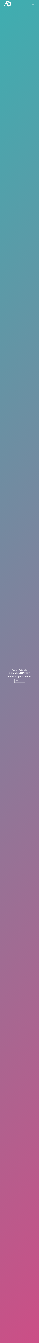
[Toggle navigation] (32, 4)
